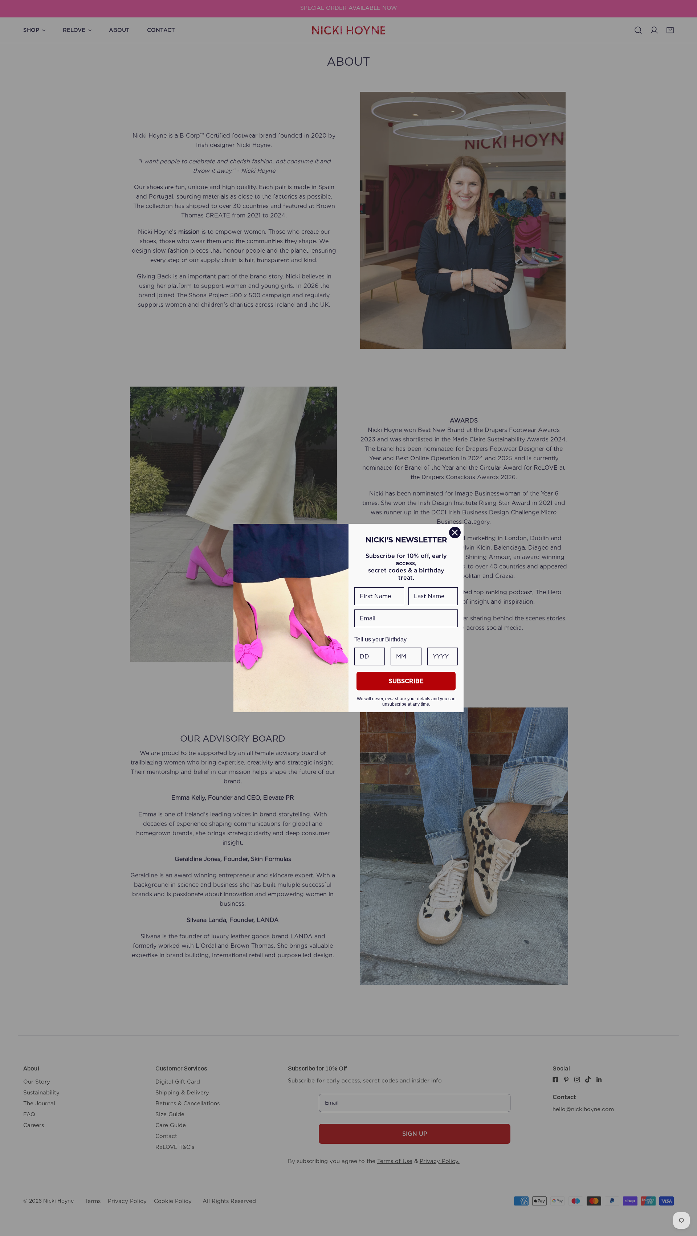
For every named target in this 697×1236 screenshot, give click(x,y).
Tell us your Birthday (380, 639)
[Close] (455, 532)
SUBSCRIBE (406, 681)
